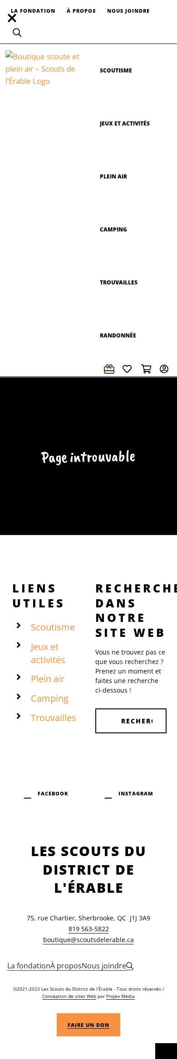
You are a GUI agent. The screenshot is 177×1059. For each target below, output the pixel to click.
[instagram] (129, 792)
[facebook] (46, 792)
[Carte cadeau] (110, 369)
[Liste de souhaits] (128, 369)
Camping (50, 698)
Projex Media (120, 996)
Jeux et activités (48, 653)
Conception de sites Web (69, 996)
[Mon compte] (166, 369)
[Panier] (147, 369)
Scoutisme (53, 627)
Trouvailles (53, 718)
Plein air (47, 679)
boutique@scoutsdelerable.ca (88, 939)
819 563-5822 (89, 928)
